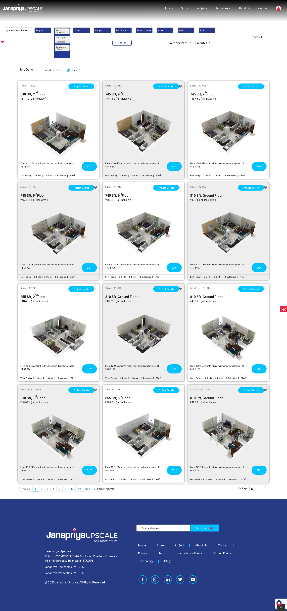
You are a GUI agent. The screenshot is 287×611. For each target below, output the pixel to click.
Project (47, 70)
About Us (244, 8)
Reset (254, 37)
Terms (162, 553)
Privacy (143, 553)
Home (169, 8)
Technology (222, 8)
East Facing (25, 175)
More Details (58, 132)
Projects (201, 8)
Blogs (167, 561)
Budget (60, 70)
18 (79, 489)
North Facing (196, 479)
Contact (263, 8)
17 (72, 489)
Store (184, 8)
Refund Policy (222, 553)
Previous (26, 489)
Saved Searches (179, 43)
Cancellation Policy (189, 553)
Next (87, 489)
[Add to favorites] (95, 86)
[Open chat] (279, 603)
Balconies (61, 175)
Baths (49, 175)
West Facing (111, 175)
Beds (74, 70)
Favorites (202, 43)
